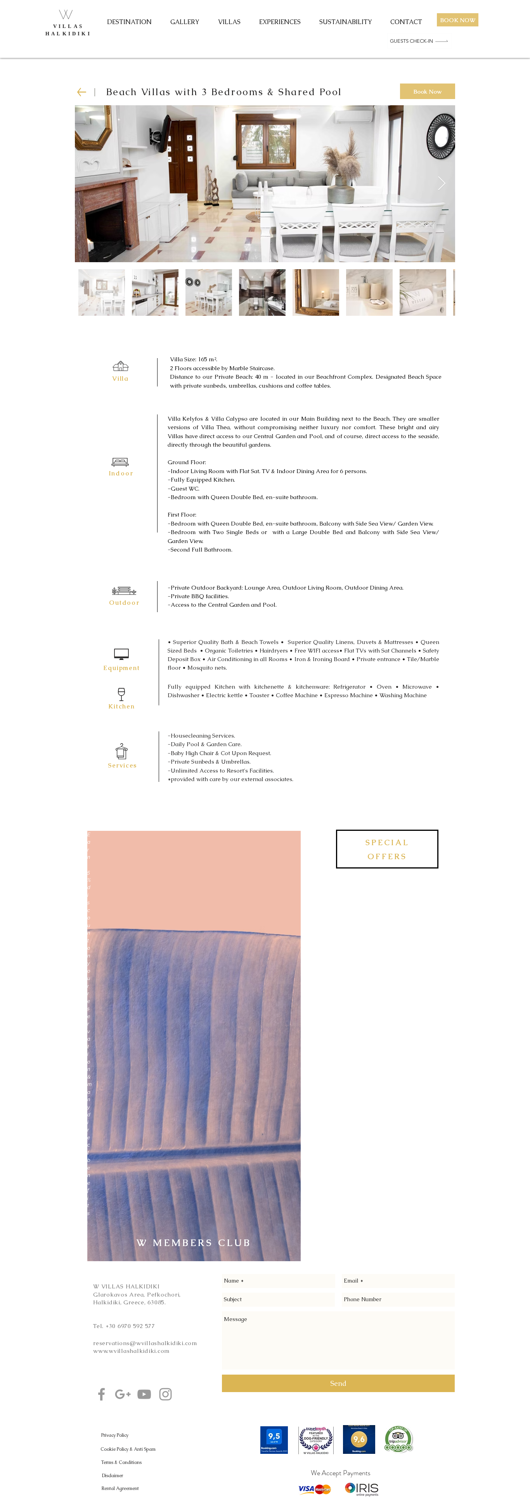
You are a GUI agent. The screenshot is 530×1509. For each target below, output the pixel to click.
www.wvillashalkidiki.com (131, 1350)
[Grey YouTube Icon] (144, 1394)
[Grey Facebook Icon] (101, 1394)
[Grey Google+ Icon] (122, 1394)
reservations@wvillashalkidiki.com (145, 1343)
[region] (194, 1046)
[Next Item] (441, 183)
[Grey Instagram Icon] (165, 1394)
